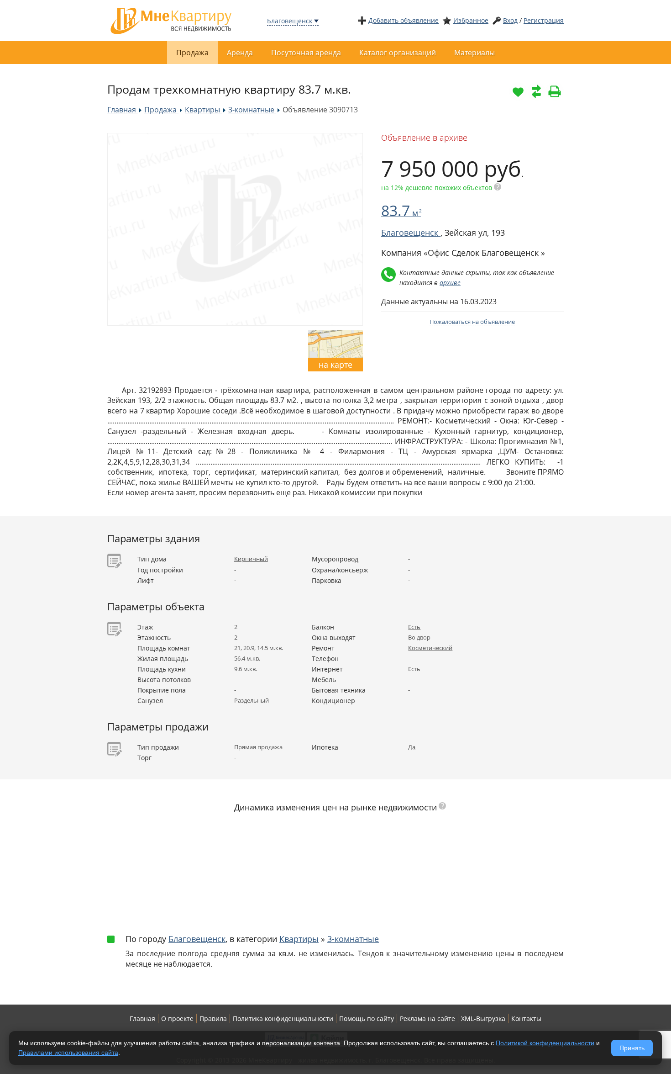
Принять (632, 1048)
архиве (450, 282)
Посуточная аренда (306, 53)
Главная (142, 1018)
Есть (414, 627)
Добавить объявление (403, 20)
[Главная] (171, 20)
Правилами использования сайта (68, 1052)
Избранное (470, 20)
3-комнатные (353, 938)
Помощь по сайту (366, 1018)
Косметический (430, 648)
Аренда (240, 53)
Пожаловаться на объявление (472, 321)
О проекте (177, 1018)
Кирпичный (251, 559)
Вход (510, 20)
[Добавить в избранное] (518, 91)
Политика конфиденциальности (283, 1018)
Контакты (526, 1018)
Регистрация (544, 20)
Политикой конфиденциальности (545, 1043)
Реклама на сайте (427, 1018)
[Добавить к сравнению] (536, 91)
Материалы (474, 53)
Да (411, 747)
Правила (213, 1018)
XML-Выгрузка (483, 1018)
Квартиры (299, 938)
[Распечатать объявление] (554, 91)
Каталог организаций (397, 53)
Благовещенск (289, 20)
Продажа (192, 53)
